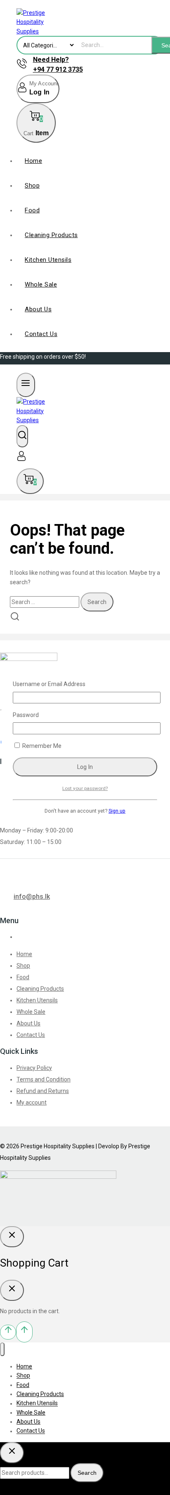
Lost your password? (85, 788)
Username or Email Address (49, 684)
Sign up (117, 811)
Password (26, 715)
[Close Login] (12, 1236)
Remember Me (41, 746)
